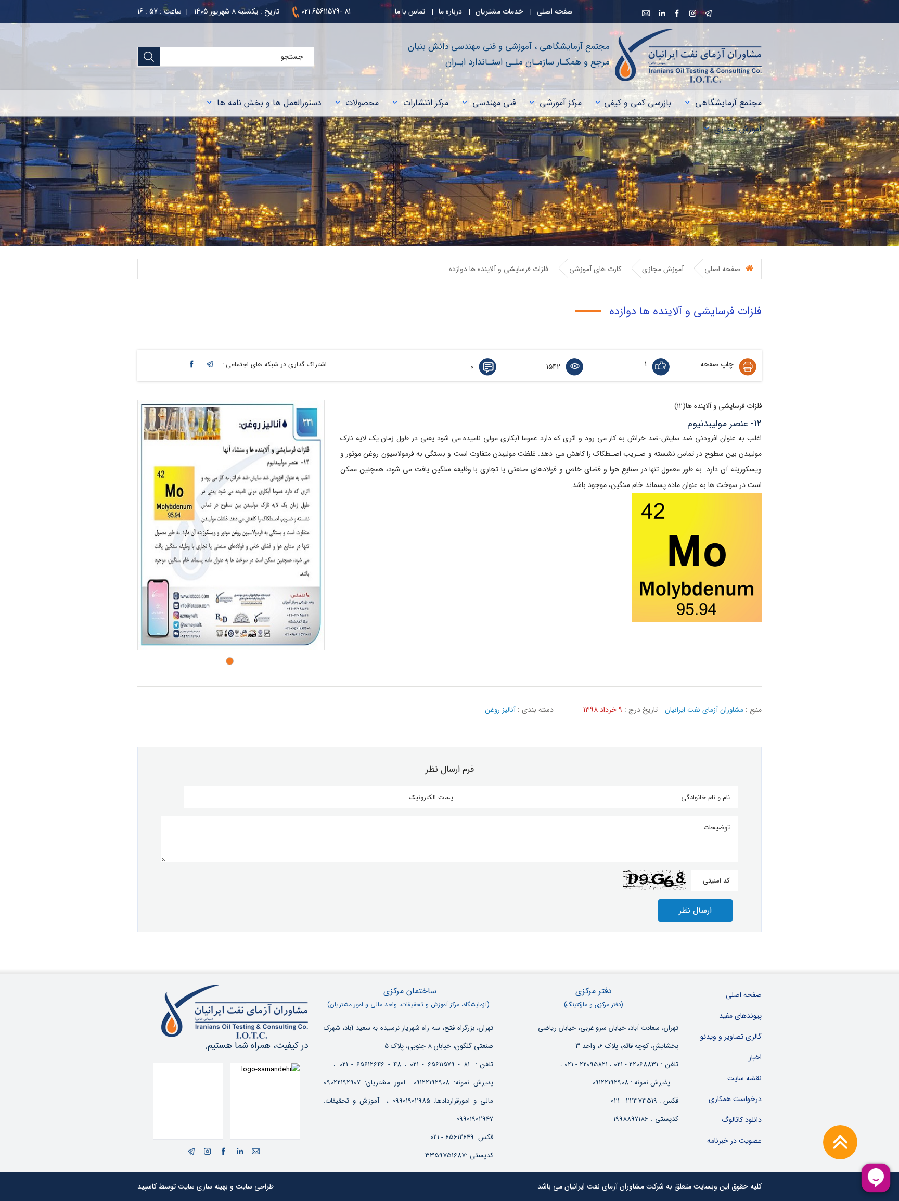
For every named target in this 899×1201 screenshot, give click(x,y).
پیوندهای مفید (740, 1015)
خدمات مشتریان (499, 11)
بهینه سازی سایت (203, 1186)
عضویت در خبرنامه (734, 1140)
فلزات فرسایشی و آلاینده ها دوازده (498, 269)
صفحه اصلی (555, 11)
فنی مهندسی (494, 102)
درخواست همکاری (735, 1099)
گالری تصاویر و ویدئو (731, 1036)
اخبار (755, 1057)
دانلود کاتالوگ (742, 1120)
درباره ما (450, 11)
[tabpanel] (231, 525)
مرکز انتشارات (425, 102)
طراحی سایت (255, 1186)
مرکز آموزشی (561, 102)
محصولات (362, 102)
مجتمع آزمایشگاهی (728, 102)
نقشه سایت (744, 1078)
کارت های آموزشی (595, 269)
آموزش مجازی (738, 128)
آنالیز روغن (500, 710)
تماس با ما (410, 11)
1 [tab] (232, 661)
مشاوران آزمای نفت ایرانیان (704, 710)
